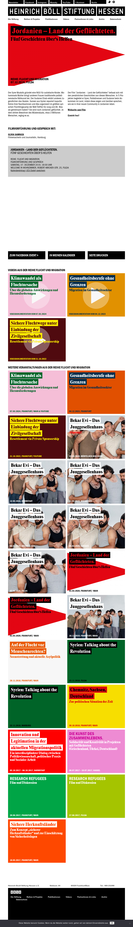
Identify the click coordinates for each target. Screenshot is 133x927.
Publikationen (51, 19)
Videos (66, 19)
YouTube (66, 2)
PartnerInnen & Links (84, 19)
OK (112, 923)
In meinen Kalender (62, 255)
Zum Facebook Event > (24, 255)
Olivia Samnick (16, 134)
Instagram (42, 2)
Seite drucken (98, 255)
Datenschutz (115, 19)
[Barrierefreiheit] (113, 2)
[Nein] (129, 923)
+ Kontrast (79, 2)
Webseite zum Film (77, 109)
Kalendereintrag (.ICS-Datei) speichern (28, 170)
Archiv (102, 19)
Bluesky (53, 2)
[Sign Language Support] (109, 2)
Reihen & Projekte (32, 19)
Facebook (29, 2)
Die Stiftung (13, 19)
